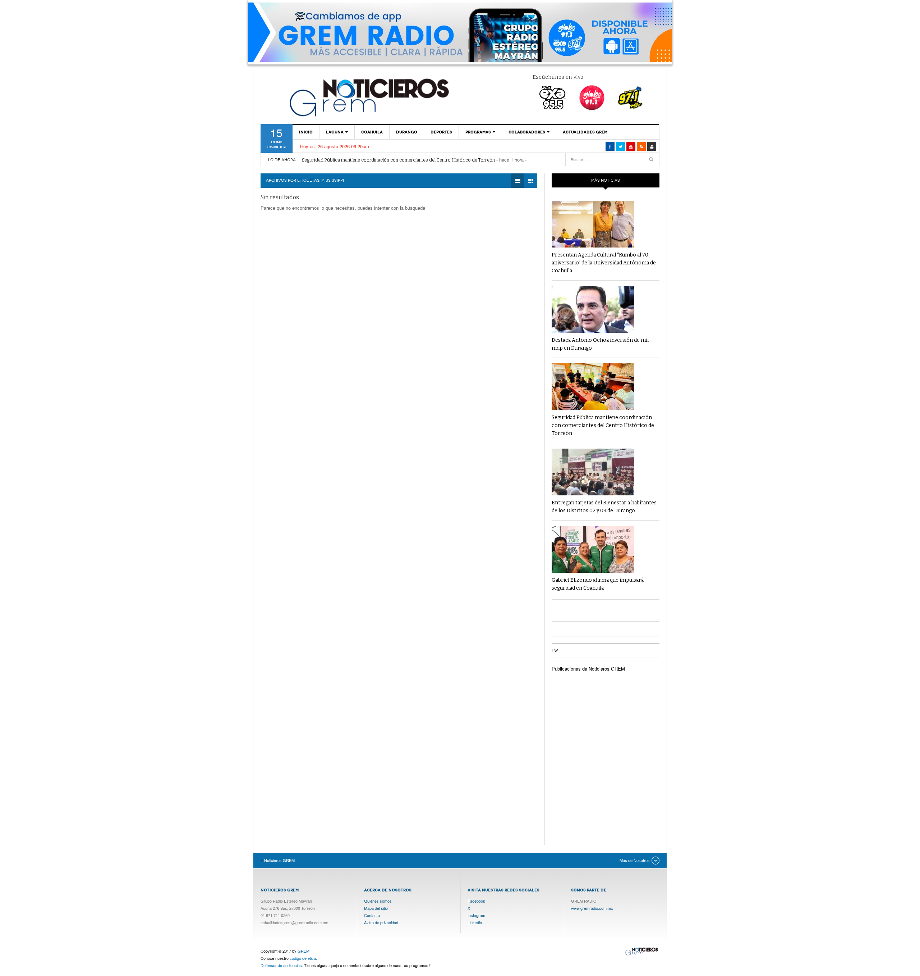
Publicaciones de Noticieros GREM (588, 668)
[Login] (651, 146)
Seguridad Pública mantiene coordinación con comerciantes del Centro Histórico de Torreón (398, 160)
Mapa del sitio (376, 908)
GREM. (304, 951)
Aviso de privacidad (381, 922)
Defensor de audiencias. (282, 965)
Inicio (306, 132)
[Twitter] (620, 146)
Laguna (335, 132)
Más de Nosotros (635, 860)
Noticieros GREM (368, 97)
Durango (406, 132)
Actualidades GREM (585, 132)
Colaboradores (527, 132)
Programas (478, 132)
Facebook (476, 901)
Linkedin (475, 922)
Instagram (476, 915)
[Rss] (641, 146)
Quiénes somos (378, 901)
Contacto (372, 915)
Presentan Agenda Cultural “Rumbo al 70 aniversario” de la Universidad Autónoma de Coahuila (604, 263)
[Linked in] (630, 146)
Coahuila (372, 132)
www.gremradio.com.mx (592, 908)
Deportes (441, 132)
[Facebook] (610, 146)
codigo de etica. (303, 958)
